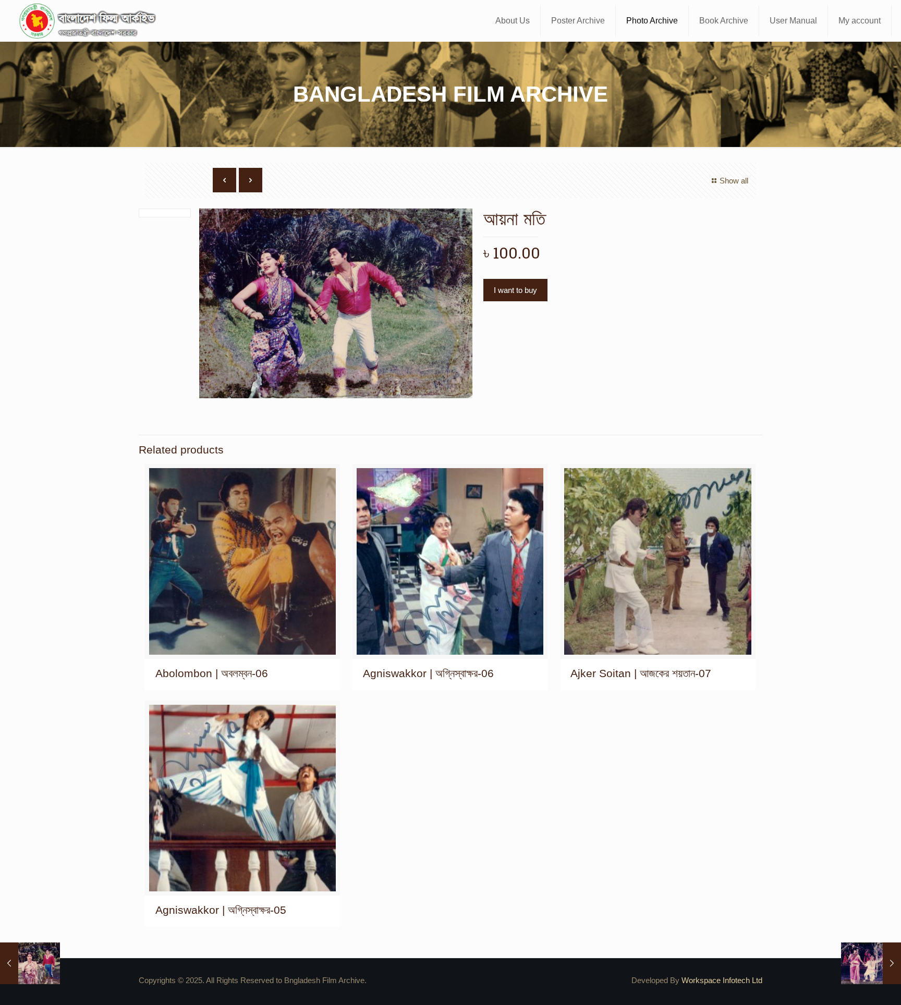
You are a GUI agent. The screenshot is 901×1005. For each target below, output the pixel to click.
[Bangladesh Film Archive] (89, 21)
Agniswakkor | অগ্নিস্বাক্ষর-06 (428, 673)
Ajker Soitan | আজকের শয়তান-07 (640, 673)
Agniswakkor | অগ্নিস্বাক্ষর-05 (220, 910)
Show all (734, 180)
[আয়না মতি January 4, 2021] (30, 963)
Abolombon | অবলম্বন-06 (211, 673)
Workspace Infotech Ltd (721, 980)
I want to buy (515, 290)
